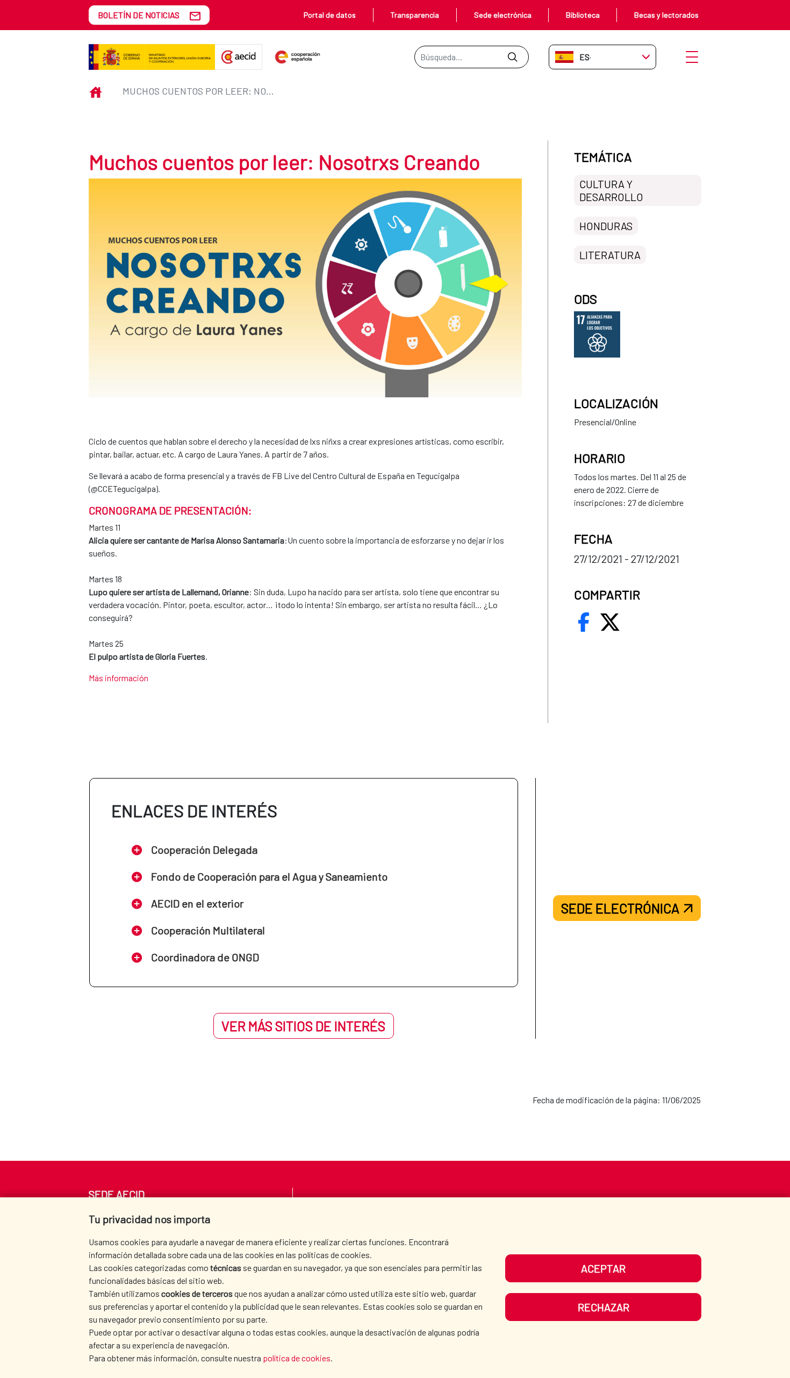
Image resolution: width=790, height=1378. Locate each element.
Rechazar (603, 1307)
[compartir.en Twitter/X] (610, 622)
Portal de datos (330, 14)
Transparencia (414, 14)
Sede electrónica (503, 14)
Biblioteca (583, 14)
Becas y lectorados (666, 14)
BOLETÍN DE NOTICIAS (138, 15)
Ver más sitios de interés (303, 1026)
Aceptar (603, 1268)
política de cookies (297, 1358)
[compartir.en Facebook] (583, 622)
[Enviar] (512, 57)
